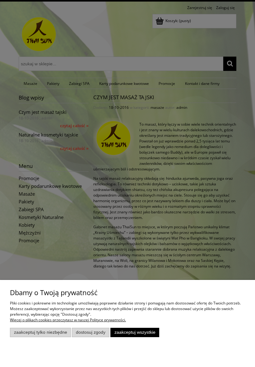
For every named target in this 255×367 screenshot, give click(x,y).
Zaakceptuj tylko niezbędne (40, 332)
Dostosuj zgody (90, 332)
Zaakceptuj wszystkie (134, 332)
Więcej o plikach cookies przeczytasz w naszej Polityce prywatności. (68, 320)
